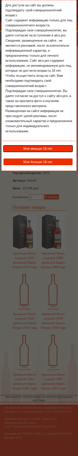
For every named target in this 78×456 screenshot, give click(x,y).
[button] (37, 148)
